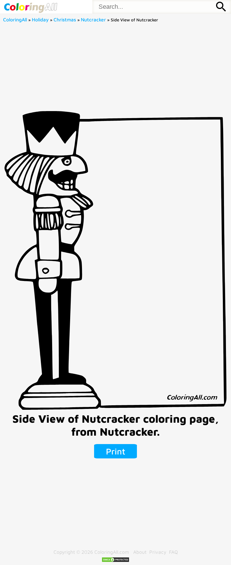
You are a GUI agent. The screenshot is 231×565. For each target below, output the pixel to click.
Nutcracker (93, 19)
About (139, 552)
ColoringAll (15, 19)
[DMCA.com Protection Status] (115, 561)
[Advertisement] (115, 69)
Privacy (157, 552)
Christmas (65, 19)
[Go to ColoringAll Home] (30, 6)
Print (115, 451)
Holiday (40, 19)
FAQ (173, 552)
